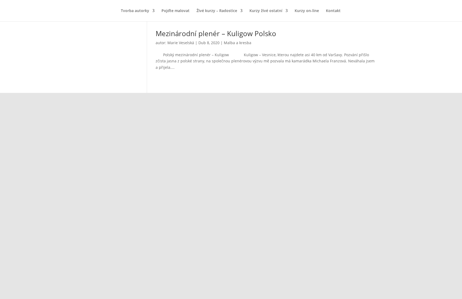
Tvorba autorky (135, 11)
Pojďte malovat (175, 11)
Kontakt (333, 11)
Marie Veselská (180, 42)
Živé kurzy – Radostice (217, 11)
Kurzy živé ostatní (265, 11)
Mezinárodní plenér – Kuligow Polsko (216, 33)
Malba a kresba (237, 42)
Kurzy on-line (307, 11)
